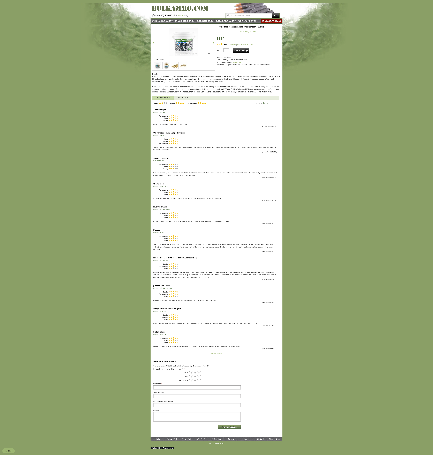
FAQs (158, 439)
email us (180, 15)
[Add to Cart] (241, 50)
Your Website (158, 392)
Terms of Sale (172, 439)
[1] (189, 372)
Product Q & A (183, 97)
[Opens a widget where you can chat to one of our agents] (8, 451)
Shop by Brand (274, 439)
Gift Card (260, 439)
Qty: (217, 50)
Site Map (231, 439)
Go (275, 15)
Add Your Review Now (245, 44)
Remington (237, 62)
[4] (197, 372)
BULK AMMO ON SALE (271, 21)
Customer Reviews (163, 97)
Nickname (157, 383)
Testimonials (216, 439)
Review (156, 410)
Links (246, 439)
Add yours (267, 103)
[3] (195, 372)
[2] (192, 372)
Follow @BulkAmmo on (162, 448)
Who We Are (201, 439)
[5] (200, 372)
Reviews (232, 44)
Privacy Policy (187, 439)
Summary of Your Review (163, 401)
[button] (153, 43)
